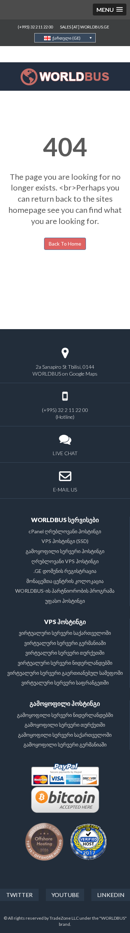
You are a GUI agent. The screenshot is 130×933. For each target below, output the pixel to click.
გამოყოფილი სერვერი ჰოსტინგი (65, 551)
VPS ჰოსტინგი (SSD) (65, 541)
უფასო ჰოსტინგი (65, 601)
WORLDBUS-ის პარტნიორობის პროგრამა (64, 591)
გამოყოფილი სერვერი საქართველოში (65, 735)
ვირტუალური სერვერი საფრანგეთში (65, 682)
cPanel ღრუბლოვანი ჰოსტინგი (65, 531)
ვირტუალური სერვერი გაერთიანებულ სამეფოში (65, 673)
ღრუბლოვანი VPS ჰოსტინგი (65, 561)
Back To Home (65, 244)
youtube (65, 894)
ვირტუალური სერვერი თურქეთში (64, 653)
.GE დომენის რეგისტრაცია (65, 571)
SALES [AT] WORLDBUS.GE (84, 26)
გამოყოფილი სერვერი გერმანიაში (65, 744)
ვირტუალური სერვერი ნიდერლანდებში (65, 663)
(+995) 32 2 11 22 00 (35, 26)
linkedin (111, 894)
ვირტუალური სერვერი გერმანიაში (65, 643)
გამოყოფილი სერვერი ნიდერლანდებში (65, 715)
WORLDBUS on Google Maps (65, 374)
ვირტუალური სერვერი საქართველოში (65, 633)
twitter (19, 894)
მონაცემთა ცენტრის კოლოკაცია (65, 581)
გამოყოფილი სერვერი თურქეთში (65, 725)
